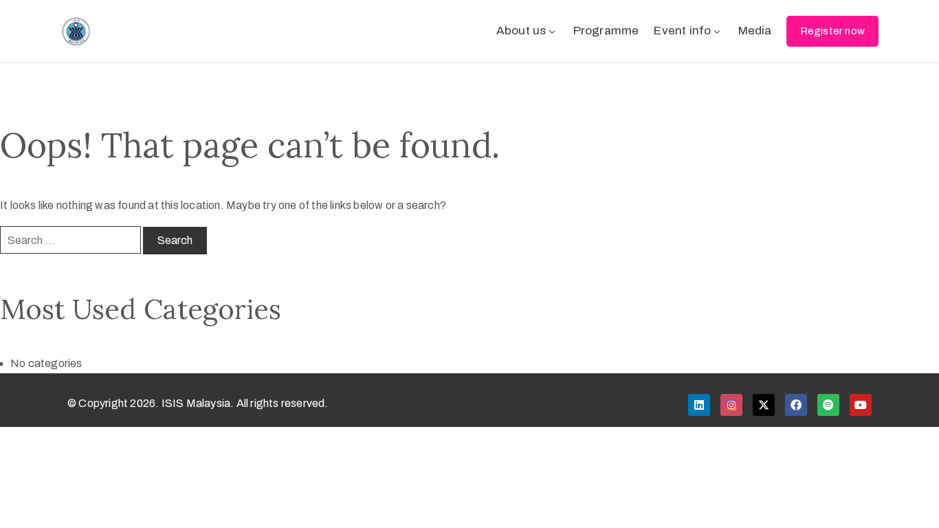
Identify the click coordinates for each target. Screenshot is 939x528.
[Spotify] (828, 405)
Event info (682, 30)
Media (755, 30)
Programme (606, 30)
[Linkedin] (699, 405)
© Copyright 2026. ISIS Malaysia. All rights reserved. (198, 403)
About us (521, 30)
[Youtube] (861, 405)
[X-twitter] (764, 405)
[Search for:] (70, 240)
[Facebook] (796, 405)
